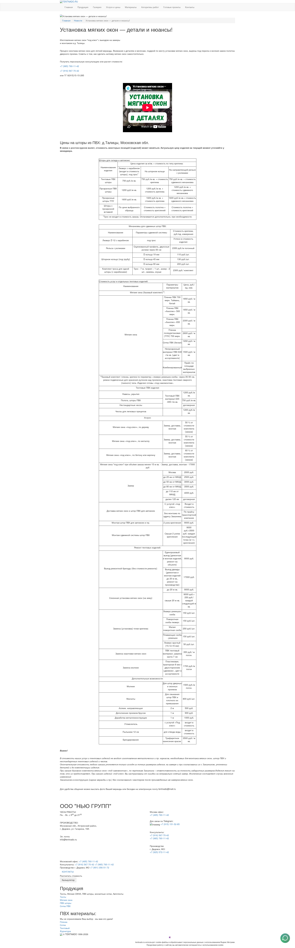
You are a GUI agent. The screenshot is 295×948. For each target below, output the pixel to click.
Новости (78, 20)
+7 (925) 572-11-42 (159, 852)
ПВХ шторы (65, 903)
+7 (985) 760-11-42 (69, 66)
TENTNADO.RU (70, 1)
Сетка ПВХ (65, 906)
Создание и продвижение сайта (185, 937)
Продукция (82, 7)
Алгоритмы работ (150, 7)
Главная (69, 7)
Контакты (189, 7)
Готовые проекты (172, 7)
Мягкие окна (66, 899)
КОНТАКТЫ (68, 871)
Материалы (131, 7)
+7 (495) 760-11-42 (159, 814)
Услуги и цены (113, 7)
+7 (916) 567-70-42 (69, 70)
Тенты (63, 896)
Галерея (97, 7)
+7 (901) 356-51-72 (99, 867)
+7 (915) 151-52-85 (170, 824)
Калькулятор (68, 879)
